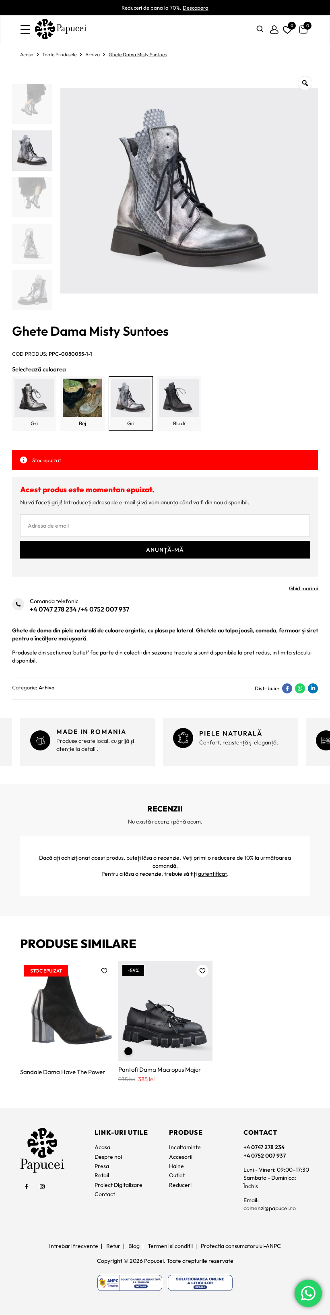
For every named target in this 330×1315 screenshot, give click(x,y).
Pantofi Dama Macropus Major (159, 1069)
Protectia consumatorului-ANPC (241, 1246)
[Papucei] (60, 29)
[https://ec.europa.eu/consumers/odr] (200, 1283)
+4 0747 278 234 (53, 609)
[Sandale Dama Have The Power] (67, 1011)
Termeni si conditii (170, 1246)
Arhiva (92, 54)
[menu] (25, 29)
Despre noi (108, 1156)
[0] (286, 28)
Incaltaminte (185, 1147)
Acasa (26, 54)
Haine (176, 1166)
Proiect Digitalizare (118, 1185)
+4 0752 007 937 (104, 609)
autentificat (212, 873)
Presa (102, 1166)
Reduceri (180, 1185)
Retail (102, 1175)
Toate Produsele (59, 54)
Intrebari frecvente (73, 1246)
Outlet (177, 1175)
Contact (105, 1194)
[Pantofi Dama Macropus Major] (165, 1011)
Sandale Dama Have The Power (62, 1072)
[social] (26, 1186)
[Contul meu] (274, 29)
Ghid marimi (303, 588)
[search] (260, 29)
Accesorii (180, 1156)
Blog (134, 1246)
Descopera (195, 7)
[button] (104, 971)
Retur (113, 1246)
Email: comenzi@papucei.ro (269, 1204)
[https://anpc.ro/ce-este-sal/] (129, 1283)
